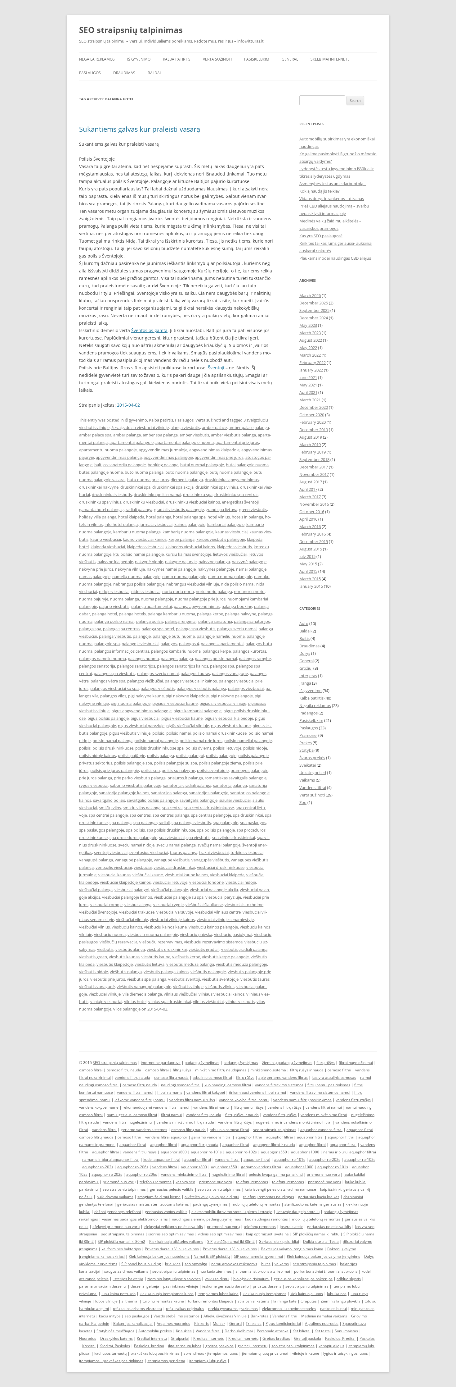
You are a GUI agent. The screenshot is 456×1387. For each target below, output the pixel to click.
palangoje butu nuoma (174, 636)
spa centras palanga (171, 815)
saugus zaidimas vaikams (126, 1271)
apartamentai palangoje (132, 442)
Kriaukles (184, 1331)
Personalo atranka (272, 1331)
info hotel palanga (121, 524)
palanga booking (236, 606)
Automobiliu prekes (155, 1331)
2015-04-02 (128, 405)
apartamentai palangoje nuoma (184, 442)
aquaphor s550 (224, 1167)
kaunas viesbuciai (231, 532)
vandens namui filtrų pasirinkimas (302, 1099)
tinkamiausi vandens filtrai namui (257, 1092)
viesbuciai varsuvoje (174, 912)
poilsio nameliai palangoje (248, 740)
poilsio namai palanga (112, 740)
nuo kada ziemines (215, 1271)
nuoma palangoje (157, 599)
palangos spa (222, 666)
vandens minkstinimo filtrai (184, 1174)
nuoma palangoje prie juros (200, 599)
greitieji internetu (252, 1345)
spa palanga (121, 822)
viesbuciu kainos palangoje (213, 927)
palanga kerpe (210, 614)
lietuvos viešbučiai (230, 554)
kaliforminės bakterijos (121, 1249)
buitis (265, 1263)
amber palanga (127, 435)
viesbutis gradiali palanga (244, 949)
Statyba (306, 750)
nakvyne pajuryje (181, 561)
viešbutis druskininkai (167, 949)
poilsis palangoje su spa (175, 763)
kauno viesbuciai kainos (145, 539)
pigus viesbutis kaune (231, 725)
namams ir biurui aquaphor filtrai (110, 1159)
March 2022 (310, 355)
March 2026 (310, 295)
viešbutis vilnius (220, 986)
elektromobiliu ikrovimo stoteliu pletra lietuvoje (231, 1211)
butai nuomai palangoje (202, 465)
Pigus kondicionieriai (283, 1323)
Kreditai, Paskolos (115, 1345)
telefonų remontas (156, 1181)
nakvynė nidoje (149, 561)
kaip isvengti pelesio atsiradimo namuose (280, 1189)
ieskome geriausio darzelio (225, 1286)
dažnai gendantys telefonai (117, 1211)
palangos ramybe (255, 658)
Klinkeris (201, 1323)
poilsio (158, 733)
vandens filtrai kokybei (205, 1092)
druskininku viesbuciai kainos (193, 502)
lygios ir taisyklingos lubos (345, 1353)
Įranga (305, 683)
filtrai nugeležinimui (356, 1062)
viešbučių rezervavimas (160, 942)
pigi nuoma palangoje (130, 703)
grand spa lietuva (221, 509)
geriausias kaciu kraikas (318, 1196)
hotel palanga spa (189, 517)
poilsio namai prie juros (201, 740)
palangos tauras (195, 673)
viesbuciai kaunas (114, 875)
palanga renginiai (180, 621)
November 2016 (314, 504)
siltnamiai (130, 1301)
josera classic (291, 1226)
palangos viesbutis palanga (201, 688)
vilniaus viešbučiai (180, 994)
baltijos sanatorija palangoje (120, 465)
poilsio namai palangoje (156, 740)
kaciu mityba (110, 1316)
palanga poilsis (149, 621)
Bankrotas (259, 1316)
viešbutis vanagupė (97, 986)
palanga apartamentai (151, 606)
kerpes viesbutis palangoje (220, 539)
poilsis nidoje (255, 748)
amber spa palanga (160, 435)
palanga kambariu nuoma (171, 614)
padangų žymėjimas (202, 1062)
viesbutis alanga (130, 949)
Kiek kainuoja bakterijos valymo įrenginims (323, 1256)
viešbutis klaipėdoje (114, 964)
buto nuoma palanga (144, 472)
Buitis (304, 638)
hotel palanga (158, 517)
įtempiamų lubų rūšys (207, 1360)
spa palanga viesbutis (191, 822)
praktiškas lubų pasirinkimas (155, 1353)
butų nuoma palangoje (230, 472)
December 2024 (313, 318)
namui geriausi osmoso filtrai (132, 1114)
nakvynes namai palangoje (171, 569)
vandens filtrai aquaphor (166, 1137)
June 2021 (308, 377)
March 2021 (310, 400)
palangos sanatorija (97, 666)
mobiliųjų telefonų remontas (256, 1204)
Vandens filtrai (312, 787)
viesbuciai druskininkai (174, 867)
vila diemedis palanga (142, 994)
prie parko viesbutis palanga (140, 778)
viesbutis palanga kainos (166, 971)
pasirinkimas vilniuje (180, 1286)
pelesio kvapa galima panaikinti (276, 1174)
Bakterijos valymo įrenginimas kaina (292, 1249)
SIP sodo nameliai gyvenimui (258, 1256)
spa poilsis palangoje (216, 830)
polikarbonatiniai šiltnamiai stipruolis (325, 1271)
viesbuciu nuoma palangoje (152, 934)
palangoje (142, 636)
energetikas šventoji (240, 502)
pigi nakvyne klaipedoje (187, 696)
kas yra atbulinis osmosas (334, 1077)
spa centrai (172, 807)
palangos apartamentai (222, 643)
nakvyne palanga (214, 561)
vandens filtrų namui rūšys (192, 1099)
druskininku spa (197, 494)
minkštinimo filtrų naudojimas (220, 1070)
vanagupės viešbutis (210, 860)
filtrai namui (171, 1114)
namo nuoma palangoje (184, 576)
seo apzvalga (196, 1263)
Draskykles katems (116, 1338)
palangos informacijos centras (121, 651)
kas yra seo (185, 1181)
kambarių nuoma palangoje (188, 532)
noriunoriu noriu (249, 591)
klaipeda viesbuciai (108, 547)
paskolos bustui (333, 1308)
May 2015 (308, 564)
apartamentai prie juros (237, 442)
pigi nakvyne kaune (146, 696)
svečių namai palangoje (219, 845)
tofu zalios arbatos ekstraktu (137, 1308)
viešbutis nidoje (93, 971)
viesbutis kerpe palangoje (225, 957)
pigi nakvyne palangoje (232, 696)
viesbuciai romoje (106, 904)
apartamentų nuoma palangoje (108, 450)
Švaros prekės (312, 757)
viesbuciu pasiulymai (233, 934)
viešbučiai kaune (147, 875)
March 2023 (310, 332)
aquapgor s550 (274, 1152)
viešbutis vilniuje (188, 986)
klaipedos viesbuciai (145, 547)
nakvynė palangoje (249, 561)
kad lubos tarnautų (110, 1353)
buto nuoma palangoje (186, 472)
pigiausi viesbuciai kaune (175, 703)
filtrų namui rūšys (249, 1107)
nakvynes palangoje (216, 569)
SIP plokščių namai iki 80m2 (121, 1241)
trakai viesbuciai (214, 852)
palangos (168, 643)
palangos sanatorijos (136, 666)
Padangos (308, 713)
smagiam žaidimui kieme (159, 1196)
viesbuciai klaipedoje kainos (125, 882)
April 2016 (308, 519)
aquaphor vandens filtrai (321, 1129)
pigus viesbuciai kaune (182, 718)
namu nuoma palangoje (230, 576)
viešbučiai (143, 867)
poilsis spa (150, 770)
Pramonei (308, 735)
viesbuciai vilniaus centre (218, 912)
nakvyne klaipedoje (115, 561)
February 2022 (312, 362)
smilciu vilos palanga (141, 807)
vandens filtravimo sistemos (279, 1085)
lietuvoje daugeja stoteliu (298, 1211)
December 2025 (313, 303)
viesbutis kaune (155, 957)
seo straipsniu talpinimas (274, 1129)
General (290, 59)
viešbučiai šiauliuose (204, 904)
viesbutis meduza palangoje (241, 964)
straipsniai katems (253, 1301)
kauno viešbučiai (105, 539)
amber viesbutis (194, 435)
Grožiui (305, 668)
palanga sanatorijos (252, 621)
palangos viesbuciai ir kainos (191, 681)
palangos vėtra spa (108, 681)
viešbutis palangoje (208, 971)
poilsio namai (178, 733)
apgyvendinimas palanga (119, 457)
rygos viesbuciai (93, 785)
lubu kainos (336, 1293)
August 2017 (310, 482)
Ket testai (323, 1331)
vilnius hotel (135, 1001)
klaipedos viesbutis (234, 547)
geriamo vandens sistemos (144, 1129)
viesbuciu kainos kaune (165, 927)
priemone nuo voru (323, 1174)
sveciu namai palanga (176, 845)
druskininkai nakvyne (98, 487)
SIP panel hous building (141, 1263)
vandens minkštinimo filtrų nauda (185, 1122)
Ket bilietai (302, 1331)
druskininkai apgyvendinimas (232, 479)
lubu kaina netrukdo (118, 1293)
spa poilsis (135, 830)
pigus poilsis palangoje (108, 718)
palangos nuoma (143, 658)
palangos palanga (177, 658)
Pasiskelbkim (256, 59)
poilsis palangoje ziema (220, 763)
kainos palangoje (189, 524)
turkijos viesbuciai (246, 852)
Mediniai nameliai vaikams (324, 1316)
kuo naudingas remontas (266, 1219)
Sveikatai (307, 765)
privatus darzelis (267, 1286)
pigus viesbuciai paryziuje (141, 725)
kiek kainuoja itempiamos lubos (167, 1293)
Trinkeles (254, 1323)
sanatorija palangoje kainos (124, 793)
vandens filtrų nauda (132, 1077)
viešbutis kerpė (186, 957)
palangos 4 (189, 643)
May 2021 (308, 385)
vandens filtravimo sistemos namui (320, 1092)
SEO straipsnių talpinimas (131, 29)
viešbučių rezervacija (118, 942)
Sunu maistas (346, 1331)
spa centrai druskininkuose (209, 807)
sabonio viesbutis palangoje (135, 785)
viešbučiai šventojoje (98, 912)
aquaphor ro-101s (206, 1152)
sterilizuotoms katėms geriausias (313, 1204)
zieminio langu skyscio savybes (174, 1278)
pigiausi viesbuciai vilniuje (222, 703)
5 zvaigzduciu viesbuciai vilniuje (140, 427)
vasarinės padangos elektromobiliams (135, 1219)
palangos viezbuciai (246, 688)
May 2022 (308, 347)
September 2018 (314, 459)
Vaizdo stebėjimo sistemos (176, 1316)
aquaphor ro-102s (241, 1152)
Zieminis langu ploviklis (340, 1301)
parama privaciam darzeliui (103, 1286)
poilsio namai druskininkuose (220, 733)
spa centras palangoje (211, 815)
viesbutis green (93, 957)
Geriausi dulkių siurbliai (279, 1241)
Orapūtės (309, 1301)
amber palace (214, 427)
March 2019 (310, 444)
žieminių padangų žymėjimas (287, 1062)
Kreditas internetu (208, 1338)
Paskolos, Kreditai (340, 1338)
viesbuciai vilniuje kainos (172, 919)
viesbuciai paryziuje (223, 897)
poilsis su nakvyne (178, 770)
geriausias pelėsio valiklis (172, 1189)
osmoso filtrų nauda (124, 1070)
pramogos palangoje (249, 770)
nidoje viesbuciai (114, 591)
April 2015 (308, 571)
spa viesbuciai (172, 837)
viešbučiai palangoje (169, 889)
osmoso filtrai (91, 1070)
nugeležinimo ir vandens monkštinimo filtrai (293, 1122)
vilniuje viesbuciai (106, 1001)
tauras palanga (183, 852)
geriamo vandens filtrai (211, 1137)
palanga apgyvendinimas (197, 606)
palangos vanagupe (230, 673)
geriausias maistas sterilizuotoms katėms (153, 1204)
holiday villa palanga (97, 517)
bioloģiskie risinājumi (251, 1278)
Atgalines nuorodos (173, 1323)
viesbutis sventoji (184, 979)
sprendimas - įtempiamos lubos (211, 1353)
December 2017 (313, 467)
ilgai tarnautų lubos (184, 1345)
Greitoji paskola (307, 1338)
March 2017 (310, 497)
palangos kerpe (217, 651)
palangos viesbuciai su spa (114, 688)
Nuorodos (87, 1338)
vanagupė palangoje (133, 860)
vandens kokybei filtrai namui (244, 1099)
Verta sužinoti (217, 59)
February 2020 (312, 422)
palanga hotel (104, 614)
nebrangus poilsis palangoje (138, 584)
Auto (303, 623)
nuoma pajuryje (93, 599)
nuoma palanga (124, 599)
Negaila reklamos (97, 59)
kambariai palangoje (225, 524)
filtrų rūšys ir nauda (307, 1070)
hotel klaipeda (131, 517)
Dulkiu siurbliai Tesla (321, 1241)
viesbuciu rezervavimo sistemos (213, 942)
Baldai (154, 72)
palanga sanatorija (215, 621)
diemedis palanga (187, 479)
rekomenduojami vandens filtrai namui (156, 1107)
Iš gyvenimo (138, 59)
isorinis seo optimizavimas (171, 1234)
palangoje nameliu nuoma (221, 636)
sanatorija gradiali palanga (187, 785)
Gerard (235, 1323)
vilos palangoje (127, 1009)
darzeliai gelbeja (145, 1286)
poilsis (85, 748)
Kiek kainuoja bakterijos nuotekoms (159, 1256)
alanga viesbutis (185, 427)
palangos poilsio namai (216, 658)
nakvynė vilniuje (130, 569)
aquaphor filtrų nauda (199, 1144)
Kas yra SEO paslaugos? (320, 236)
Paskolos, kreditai (149, 1345)
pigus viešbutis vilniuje (129, 733)
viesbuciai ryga (137, 904)
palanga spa (90, 629)
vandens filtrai (104, 1129)
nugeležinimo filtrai (228, 1174)
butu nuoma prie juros (148, 479)
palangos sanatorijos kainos (182, 666)
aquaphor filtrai (359, 1129)
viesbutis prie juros (107, 979)
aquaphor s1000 (305, 1152)
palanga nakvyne (240, 614)
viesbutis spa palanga (146, 979)
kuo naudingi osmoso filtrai (227, 1085)
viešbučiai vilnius (94, 927)
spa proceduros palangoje (133, 837)
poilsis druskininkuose (112, 748)
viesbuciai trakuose (136, 912)
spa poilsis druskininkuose (171, 830)
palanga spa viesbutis (195, 629)
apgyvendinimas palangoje (168, 457)
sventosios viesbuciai (148, 852)
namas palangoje (94, 576)
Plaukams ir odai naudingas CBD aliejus (335, 258)
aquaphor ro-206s (132, 1167)
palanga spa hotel (157, 629)
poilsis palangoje (221, 755)
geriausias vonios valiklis (166, 1211)
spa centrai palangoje (108, 815)
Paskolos (367, 1338)
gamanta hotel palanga (100, 509)
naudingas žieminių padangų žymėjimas (206, 1219)
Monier (219, 1323)
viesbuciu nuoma (110, 934)
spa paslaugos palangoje (101, 830)
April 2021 (308, 392)
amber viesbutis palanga (233, 435)
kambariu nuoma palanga (137, 532)
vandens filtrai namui (135, 1092)
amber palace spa (95, 435)
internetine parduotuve (161, 1062)
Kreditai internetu (152, 1338)
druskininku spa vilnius (100, 502)
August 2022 (310, 340)
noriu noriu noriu (178, 591)
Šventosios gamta (149, 330)
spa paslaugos (253, 822)
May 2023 (308, 325)
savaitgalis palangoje (198, 800)
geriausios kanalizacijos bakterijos (303, 1278)
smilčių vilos (110, 807)
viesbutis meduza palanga (190, 964)
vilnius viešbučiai (208, 1001)
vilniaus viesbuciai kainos (221, 994)
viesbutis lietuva (149, 964)
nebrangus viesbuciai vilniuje (192, 584)
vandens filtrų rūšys (285, 1107)
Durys (304, 653)
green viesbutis (253, 509)
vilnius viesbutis (240, 1001)
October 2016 (311, 511)
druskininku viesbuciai (143, 502)
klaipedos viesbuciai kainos (190, 547)
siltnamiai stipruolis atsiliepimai (263, 1271)
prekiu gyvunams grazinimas (233, 1308)
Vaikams (307, 780)
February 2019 (312, 452)
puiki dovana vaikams (114, 1196)
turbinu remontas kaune (163, 1301)
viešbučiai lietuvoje (170, 882)
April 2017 (308, 489)
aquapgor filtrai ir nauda (274, 1144)
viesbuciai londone (206, 882)
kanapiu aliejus (331, 1345)
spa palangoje (225, 822)
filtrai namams (169, 1092)
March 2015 (310, 579)
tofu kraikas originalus (185, 1308)
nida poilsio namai (237, 584)
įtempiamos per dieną (166, 1360)
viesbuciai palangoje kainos (127, 897)
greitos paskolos (219, 1345)
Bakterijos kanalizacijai (133, 1323)
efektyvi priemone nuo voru (116, 1226)
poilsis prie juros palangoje (114, 770)
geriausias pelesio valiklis (329, 1226)
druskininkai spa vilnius (216, 487)
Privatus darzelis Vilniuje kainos (172, 1249)
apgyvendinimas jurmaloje (163, 450)
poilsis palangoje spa (133, 763)
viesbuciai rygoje (168, 904)
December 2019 (313, 429)
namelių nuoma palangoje (136, 576)
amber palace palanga (249, 427)
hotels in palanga (247, 517)
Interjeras (308, 675)
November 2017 (314, 474)
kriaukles (173, 1263)
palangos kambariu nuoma (176, 651)
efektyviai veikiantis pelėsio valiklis (173, 1226)
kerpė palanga (181, 539)
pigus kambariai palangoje (197, 711)
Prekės (305, 743)
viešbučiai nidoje (241, 882)
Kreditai (89, 1345)
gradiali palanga (137, 509)
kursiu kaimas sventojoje (188, 554)
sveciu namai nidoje (136, 845)
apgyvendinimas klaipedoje (214, 450)
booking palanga (163, 465)
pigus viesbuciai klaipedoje (228, 718)
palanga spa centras (121, 629)
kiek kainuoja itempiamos (264, 1293)
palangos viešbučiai (145, 681)
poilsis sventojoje (213, 770)
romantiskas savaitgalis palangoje (235, 778)
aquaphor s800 (174, 1152)
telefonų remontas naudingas (268, 1196)
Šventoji (216, 368)
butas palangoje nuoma (101, 472)
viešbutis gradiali (204, 949)
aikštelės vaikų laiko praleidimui (212, 1196)
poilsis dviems (198, 748)
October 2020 (311, 414)
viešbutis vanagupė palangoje (144, 986)
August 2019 (310, 437)
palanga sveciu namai (237, 629)
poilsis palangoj (190, 755)
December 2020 (313, 407)
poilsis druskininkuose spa (159, 748)
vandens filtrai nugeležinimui (128, 1122)
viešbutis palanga (126, 971)
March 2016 (310, 526)
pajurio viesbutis (114, 606)
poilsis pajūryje (131, 755)
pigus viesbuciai (145, 718)
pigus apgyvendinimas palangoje (141, 711)
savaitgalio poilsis (109, 800)
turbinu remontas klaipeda (211, 1301)
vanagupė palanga (96, 860)
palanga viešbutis (115, 636)
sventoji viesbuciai (110, 852)
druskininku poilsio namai (157, 494)
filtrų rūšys (325, 1062)
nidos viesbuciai (145, 591)
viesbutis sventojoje (220, 979)
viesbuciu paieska (196, 934)
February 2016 (312, 534)
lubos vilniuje (106, 1301)
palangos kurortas (249, 651)
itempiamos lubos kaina (218, 1293)
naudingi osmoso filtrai (180, 1085)
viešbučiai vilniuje (132, 919)
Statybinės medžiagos (115, 1331)
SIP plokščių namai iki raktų (316, 1234)
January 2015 (311, 586)
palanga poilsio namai (114, 621)
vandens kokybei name (98, 1107)
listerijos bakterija (128, 1278)
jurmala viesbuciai (156, 524)
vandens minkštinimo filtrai (324, 1114)
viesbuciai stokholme (244, 904)
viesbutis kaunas (124, 957)
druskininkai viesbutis (112, 494)
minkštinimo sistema (268, 1070)
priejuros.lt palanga (185, 778)
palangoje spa (107, 643)
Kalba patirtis (176, 59)
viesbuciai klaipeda (227, 875)
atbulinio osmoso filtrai (212, 1077)
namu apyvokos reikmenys (234, 1263)
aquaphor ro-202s (324, 1159)
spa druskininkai (248, 815)
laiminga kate (285, 1301)
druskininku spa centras (236, 494)
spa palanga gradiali (151, 822)
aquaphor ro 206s (141, 1174)
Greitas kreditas (276, 1338)
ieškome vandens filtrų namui (139, 1099)
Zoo (302, 802)
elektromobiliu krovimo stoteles (289, 1308)
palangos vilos (113, 696)
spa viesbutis (198, 837)
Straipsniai (180, 1338)
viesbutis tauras (255, 979)
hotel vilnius (219, 517)
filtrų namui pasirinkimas (328, 1085)
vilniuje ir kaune (305, 1353)
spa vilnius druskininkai (233, 837)
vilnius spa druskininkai (169, 1001)
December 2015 (313, 541)
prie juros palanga (95, 778)
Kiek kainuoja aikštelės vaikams (176, 1241)
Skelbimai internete (330, 59)
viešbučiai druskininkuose (220, 867)
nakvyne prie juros (96, 569)
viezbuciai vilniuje (105, 994)
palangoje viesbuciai (140, 643)
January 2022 (311, 370)
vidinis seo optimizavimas (220, 1234)
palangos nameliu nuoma (102, 658)
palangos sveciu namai (158, 673)
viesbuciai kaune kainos (186, 875)
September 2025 (314, 310)
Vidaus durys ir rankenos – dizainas (331, 198)
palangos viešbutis (158, 688)
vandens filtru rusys (140, 1152)
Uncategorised (312, 772)
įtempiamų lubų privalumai (265, 1353)
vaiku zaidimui (217, 1278)
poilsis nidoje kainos (97, 755)
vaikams (282, 1263)
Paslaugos (90, 72)
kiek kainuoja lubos (306, 1293)
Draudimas (124, 72)
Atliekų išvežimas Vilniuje (225, 1316)
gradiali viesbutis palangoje (179, 509)
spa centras (140, 815)
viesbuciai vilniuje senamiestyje (225, 919)
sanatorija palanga (230, 785)
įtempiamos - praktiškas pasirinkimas (111, 1360)
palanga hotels (132, 614)
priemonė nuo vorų (119, 1181)
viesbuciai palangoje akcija (214, 889)
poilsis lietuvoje (227, 748)
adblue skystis (349, 1278)
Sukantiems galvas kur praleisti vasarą (139, 129)
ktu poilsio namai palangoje (138, 554)
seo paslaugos (137, 1316)
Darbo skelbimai (239, 1331)
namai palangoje (251, 569)
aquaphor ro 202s (107, 1174)
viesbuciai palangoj (131, 889)
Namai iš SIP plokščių (212, 1256)
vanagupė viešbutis (172, 860)
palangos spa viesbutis (114, 673)
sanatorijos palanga (169, 793)
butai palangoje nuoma (247, 465)
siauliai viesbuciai (235, 800)
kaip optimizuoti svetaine (267, 1234)
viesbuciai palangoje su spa (178, 897)
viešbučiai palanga (96, 889)
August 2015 (310, 549)
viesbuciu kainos (127, 927)
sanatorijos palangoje (208, 793)
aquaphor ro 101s (332, 1167)
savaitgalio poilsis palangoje (152, 800)
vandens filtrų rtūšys (353, 1099)
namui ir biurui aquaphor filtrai (349, 1152)
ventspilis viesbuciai (114, 867)
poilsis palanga (160, 755)
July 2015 (307, 556)
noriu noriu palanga (214, 591)
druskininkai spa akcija (173, 487)
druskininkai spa (135, 487)
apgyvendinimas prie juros (219, 457)
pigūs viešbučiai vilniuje (187, 725)
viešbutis (105, 949)
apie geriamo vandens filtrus (283, 1077)
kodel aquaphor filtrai (161, 1159)
